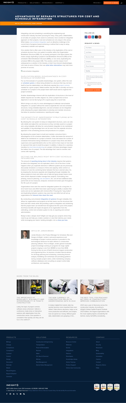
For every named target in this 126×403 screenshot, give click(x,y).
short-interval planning (36, 147)
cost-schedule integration (38, 42)
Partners (68, 353)
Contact (98, 362)
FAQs (97, 368)
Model (8, 368)
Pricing (96, 3)
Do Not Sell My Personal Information (66, 390)
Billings (8, 342)
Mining (38, 359)
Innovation (99, 356)
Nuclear (38, 350)
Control (8, 356)
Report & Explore (11, 374)
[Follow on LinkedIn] (93, 37)
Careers (98, 359)
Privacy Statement (33, 390)
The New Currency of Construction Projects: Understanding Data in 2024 (62, 299)
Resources (47, 3)
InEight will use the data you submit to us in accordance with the (94, 77)
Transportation (40, 345)
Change (8, 345)
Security (98, 345)
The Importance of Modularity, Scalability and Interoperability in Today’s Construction (30, 300)
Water (38, 353)
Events (68, 348)
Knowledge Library (71, 359)
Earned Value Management (44, 365)
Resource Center (71, 342)
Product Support (71, 365)
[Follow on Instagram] (89, 37)
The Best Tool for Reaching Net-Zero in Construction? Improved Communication (94, 299)
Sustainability (100, 353)
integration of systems (48, 199)
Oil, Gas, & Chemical (42, 356)
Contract (8, 353)
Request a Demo (93, 90)
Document (9, 362)
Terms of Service (43, 390)
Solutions (34, 3)
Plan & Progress (11, 371)
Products (22, 3)
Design (8, 359)
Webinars (69, 345)
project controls (64, 85)
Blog (97, 350)
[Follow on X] (96, 37)
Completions (10, 348)
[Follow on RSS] (24, 394)
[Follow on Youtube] (99, 37)
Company (59, 3)
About (98, 342)
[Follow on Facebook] (86, 37)
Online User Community (73, 368)
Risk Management (41, 362)
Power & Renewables (42, 348)
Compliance (10, 350)
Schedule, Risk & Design (33, 23)
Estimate (8, 365)
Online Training (70, 362)
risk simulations (45, 178)
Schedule (9, 376)
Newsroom (99, 348)
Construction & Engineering (44, 342)
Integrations (69, 350)
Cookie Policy (52, 390)
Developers (69, 356)
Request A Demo (111, 3)
